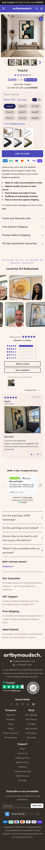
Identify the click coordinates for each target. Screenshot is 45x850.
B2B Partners (22, 776)
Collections (31, 733)
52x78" (22, 118)
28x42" (22, 106)
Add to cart (22, 153)
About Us (10, 715)
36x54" (9, 112)
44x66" (35, 112)
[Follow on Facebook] (11, 704)
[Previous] (4, 62)
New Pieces (31, 719)
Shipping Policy (22, 757)
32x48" (35, 106)
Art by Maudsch (28, 827)
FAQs (22, 748)
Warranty (22, 766)
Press (10, 724)
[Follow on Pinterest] (22, 704)
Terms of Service (10, 733)
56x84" (35, 118)
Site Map (22, 780)
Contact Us (22, 753)
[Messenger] (33, 704)
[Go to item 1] (11, 62)
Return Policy (22, 762)
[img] (10, 397)
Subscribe (37, 805)
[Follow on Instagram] (17, 704)
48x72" (9, 118)
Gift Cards (31, 737)
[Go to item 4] (34, 62)
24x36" (9, 106)
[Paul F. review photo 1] (22, 419)
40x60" (22, 112)
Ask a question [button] (22, 370)
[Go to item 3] (26, 62)
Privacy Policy (10, 737)
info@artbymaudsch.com (23, 661)
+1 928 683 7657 (24, 665)
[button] (12, 346)
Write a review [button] (22, 364)
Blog (10, 728)
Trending (31, 724)
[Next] (40, 62)
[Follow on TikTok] (28, 704)
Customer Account (22, 771)
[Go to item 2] (19, 62)
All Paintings (31, 715)
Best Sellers (31, 728)
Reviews (11, 719)
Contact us (7, 566)
